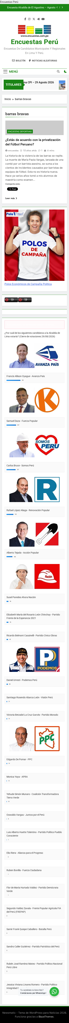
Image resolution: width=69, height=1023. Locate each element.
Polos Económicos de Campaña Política (28, 284)
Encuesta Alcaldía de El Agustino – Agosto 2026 (31, 7)
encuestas (13, 150)
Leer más (10, 198)
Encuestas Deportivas (20, 131)
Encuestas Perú (34, 42)
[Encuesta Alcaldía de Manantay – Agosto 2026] (62, 86)
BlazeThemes (46, 1016)
